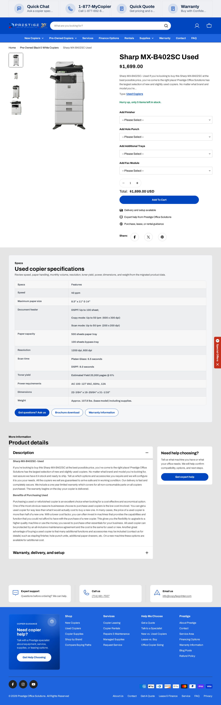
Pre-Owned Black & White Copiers (39, 47)
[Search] (166, 26)
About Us (118, 696)
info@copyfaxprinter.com (177, 596)
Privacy (208, 696)
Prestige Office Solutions (32, 696)
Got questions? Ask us (32, 412)
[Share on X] (148, 237)
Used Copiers (134, 94)
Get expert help (184, 477)
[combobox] (110, 26)
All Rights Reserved (58, 696)
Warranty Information (102, 412)
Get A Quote (148, 696)
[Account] (197, 25)
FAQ (197, 696)
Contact (132, 696)
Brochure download (67, 412)
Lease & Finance (168, 696)
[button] (217, 352)
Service (186, 696)
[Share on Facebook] (135, 237)
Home (12, 47)
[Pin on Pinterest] (162, 237)
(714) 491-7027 (100, 596)
